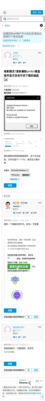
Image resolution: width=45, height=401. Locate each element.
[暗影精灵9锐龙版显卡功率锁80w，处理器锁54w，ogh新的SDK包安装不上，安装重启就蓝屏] (18, 45)
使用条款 (30, 393)
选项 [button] (41, 25)
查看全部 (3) (15, 179)
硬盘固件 (26, 175)
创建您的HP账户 (10, 40)
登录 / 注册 (37, 12)
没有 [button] (36, 317)
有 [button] (29, 317)
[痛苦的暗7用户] (7, 329)
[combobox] (22, 18)
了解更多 (26, 40)
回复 (10, 185)
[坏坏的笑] (7, 205)
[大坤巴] (7, 55)
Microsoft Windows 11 (19, 170)
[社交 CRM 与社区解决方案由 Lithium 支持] (25, 382)
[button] (40, 53)
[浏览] (4, 12)
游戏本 (7, 25)
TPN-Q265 (15, 175)
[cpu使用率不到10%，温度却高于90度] (15, 45)
